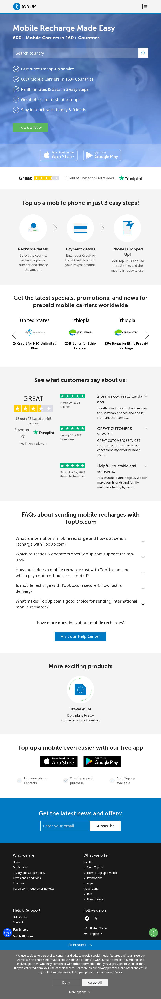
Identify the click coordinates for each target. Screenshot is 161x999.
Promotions (94, 878)
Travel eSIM (80, 709)
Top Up (87, 862)
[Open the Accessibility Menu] (7, 932)
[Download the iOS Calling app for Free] (59, 155)
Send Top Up (95, 867)
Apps (90, 883)
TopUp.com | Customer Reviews (33, 888)
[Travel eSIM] (80, 690)
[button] (145, 6)
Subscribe (105, 826)
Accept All (95, 982)
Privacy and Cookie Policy (29, 873)
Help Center (20, 917)
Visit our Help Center (80, 636)
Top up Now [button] (30, 127)
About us (18, 883)
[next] (147, 335)
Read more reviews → (33, 443)
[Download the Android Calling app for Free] (102, 155)
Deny (66, 982)
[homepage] (77, 6)
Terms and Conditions (27, 878)
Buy (89, 894)
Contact (18, 922)
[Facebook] (87, 918)
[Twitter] (97, 918)
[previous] (14, 335)
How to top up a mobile (102, 873)
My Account (20, 867)
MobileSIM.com (23, 936)
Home (17, 862)
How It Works (96, 899)
